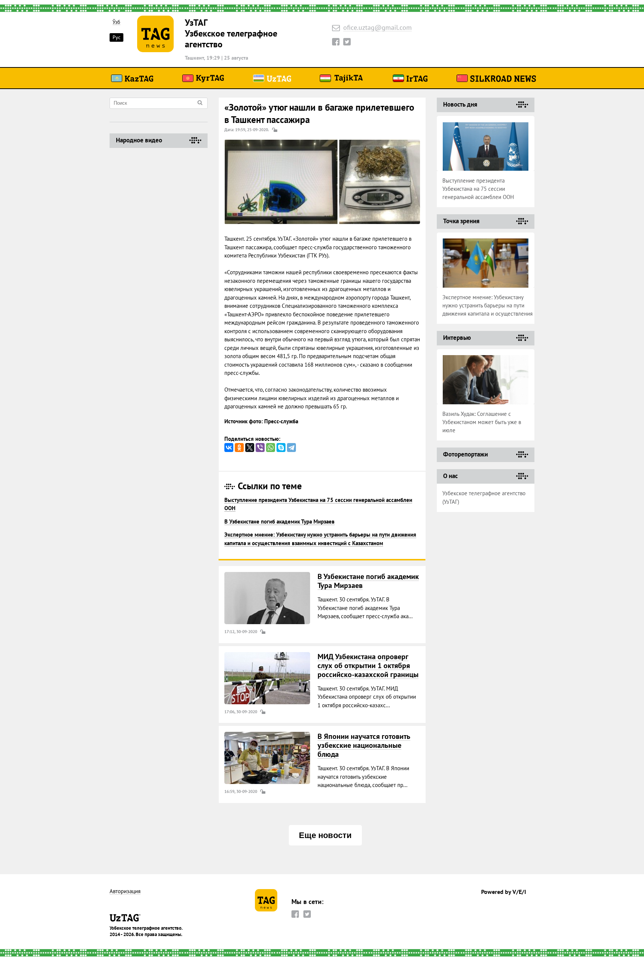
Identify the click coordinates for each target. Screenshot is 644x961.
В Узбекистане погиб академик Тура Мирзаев (279, 521)
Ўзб (116, 22)
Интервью (457, 337)
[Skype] (281, 447)
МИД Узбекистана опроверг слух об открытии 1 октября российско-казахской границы (368, 665)
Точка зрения (461, 221)
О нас (450, 476)
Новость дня (460, 104)
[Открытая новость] (267, 598)
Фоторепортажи (465, 454)
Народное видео (139, 140)
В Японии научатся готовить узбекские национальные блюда (364, 745)
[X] (249, 447)
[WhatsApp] (270, 447)
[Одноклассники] (239, 447)
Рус (116, 37)
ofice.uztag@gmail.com (377, 27)
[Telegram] (291, 447)
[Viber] (260, 447)
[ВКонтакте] (228, 447)
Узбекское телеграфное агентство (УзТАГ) (483, 497)
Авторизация (125, 891)
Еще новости (325, 835)
